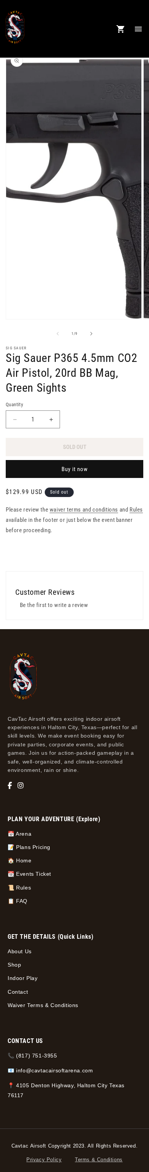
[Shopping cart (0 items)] (121, 29)
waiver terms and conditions (84, 509)
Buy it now (75, 469)
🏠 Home (20, 860)
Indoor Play (23, 978)
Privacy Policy (44, 1159)
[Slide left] (57, 333)
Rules (136, 509)
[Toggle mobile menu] (138, 29)
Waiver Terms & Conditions (43, 1005)
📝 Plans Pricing (29, 847)
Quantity (14, 404)
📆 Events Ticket (29, 874)
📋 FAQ (18, 901)
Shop (14, 965)
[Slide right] (91, 333)
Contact (18, 992)
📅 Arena (19, 834)
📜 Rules (19, 888)
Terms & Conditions (99, 1159)
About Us (20, 951)
